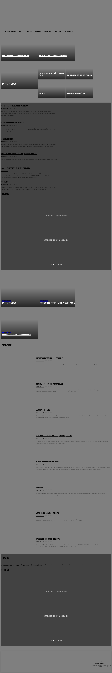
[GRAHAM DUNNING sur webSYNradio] (56, 47)
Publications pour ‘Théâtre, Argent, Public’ (54, 435)
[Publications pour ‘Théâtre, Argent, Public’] (51, 70)
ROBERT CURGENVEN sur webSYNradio (50, 461)
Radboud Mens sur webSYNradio (48, 539)
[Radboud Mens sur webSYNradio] (17, 542)
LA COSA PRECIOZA (56, 264)
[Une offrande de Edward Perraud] (19, 47)
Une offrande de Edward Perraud (49, 358)
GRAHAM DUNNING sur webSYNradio (49, 384)
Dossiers (39, 487)
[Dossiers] (51, 88)
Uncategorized (6, 301)
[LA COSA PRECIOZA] (19, 75)
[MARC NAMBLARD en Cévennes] (79, 88)
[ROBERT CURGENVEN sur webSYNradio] (79, 70)
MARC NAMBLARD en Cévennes (47, 513)
